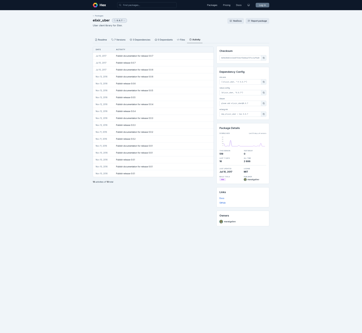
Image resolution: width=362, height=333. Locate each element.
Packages (212, 5)
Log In (262, 5)
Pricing (226, 5)
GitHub (222, 203)
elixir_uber (101, 20)
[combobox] (147, 5)
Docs (239, 5)
